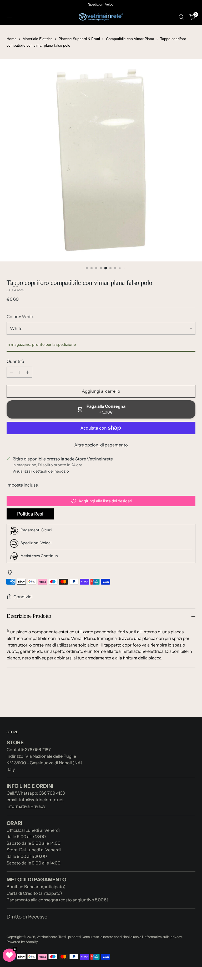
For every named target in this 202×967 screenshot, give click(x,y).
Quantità (15, 361)
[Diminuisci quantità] (11, 372)
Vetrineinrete (47, 937)
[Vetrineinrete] (101, 17)
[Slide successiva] (190, 698)
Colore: (20, 316)
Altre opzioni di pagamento (101, 445)
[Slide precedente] (178, 698)
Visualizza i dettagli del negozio (40, 471)
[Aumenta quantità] (27, 372)
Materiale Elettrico (38, 39)
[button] (9, 955)
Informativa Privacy (26, 806)
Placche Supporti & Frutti (79, 39)
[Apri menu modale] (9, 17)
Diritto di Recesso (27, 916)
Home (12, 39)
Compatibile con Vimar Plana (130, 39)
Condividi (23, 596)
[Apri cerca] (181, 17)
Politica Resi (30, 514)
